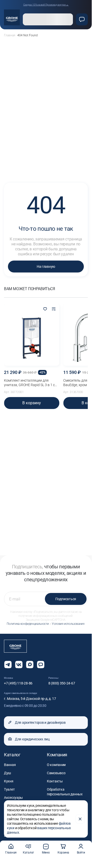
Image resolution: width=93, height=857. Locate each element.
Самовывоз (56, 773)
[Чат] (82, 19)
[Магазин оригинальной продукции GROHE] (12, 17)
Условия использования (68, 624)
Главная (9, 35)
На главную (46, 267)
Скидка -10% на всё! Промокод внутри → (46, 4)
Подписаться (65, 599)
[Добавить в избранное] (45, 309)
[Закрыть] (80, 819)
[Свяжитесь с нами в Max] (30, 665)
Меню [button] (46, 852)
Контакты (55, 781)
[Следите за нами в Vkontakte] (19, 665)
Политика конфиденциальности (28, 624)
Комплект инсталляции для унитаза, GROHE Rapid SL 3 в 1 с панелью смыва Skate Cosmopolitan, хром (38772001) (29, 382)
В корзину (31, 403)
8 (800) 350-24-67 (61, 683)
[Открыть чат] (41, 665)
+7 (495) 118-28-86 (18, 683)
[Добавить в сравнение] (53, 309)
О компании (56, 765)
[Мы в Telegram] (8, 665)
